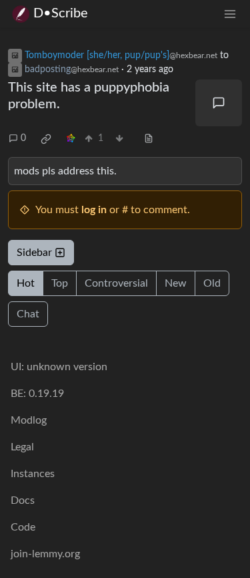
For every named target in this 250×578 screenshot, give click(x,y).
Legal (22, 447)
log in (94, 209)
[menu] (230, 13)
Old (212, 283)
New (176, 283)
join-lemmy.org (45, 554)
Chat (28, 314)
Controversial (116, 283)
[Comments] (218, 103)
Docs (23, 500)
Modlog (29, 420)
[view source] (148, 138)
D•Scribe (60, 13)
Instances (33, 473)
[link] (46, 139)
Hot (26, 283)
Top (59, 283)
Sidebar (34, 252)
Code (23, 527)
